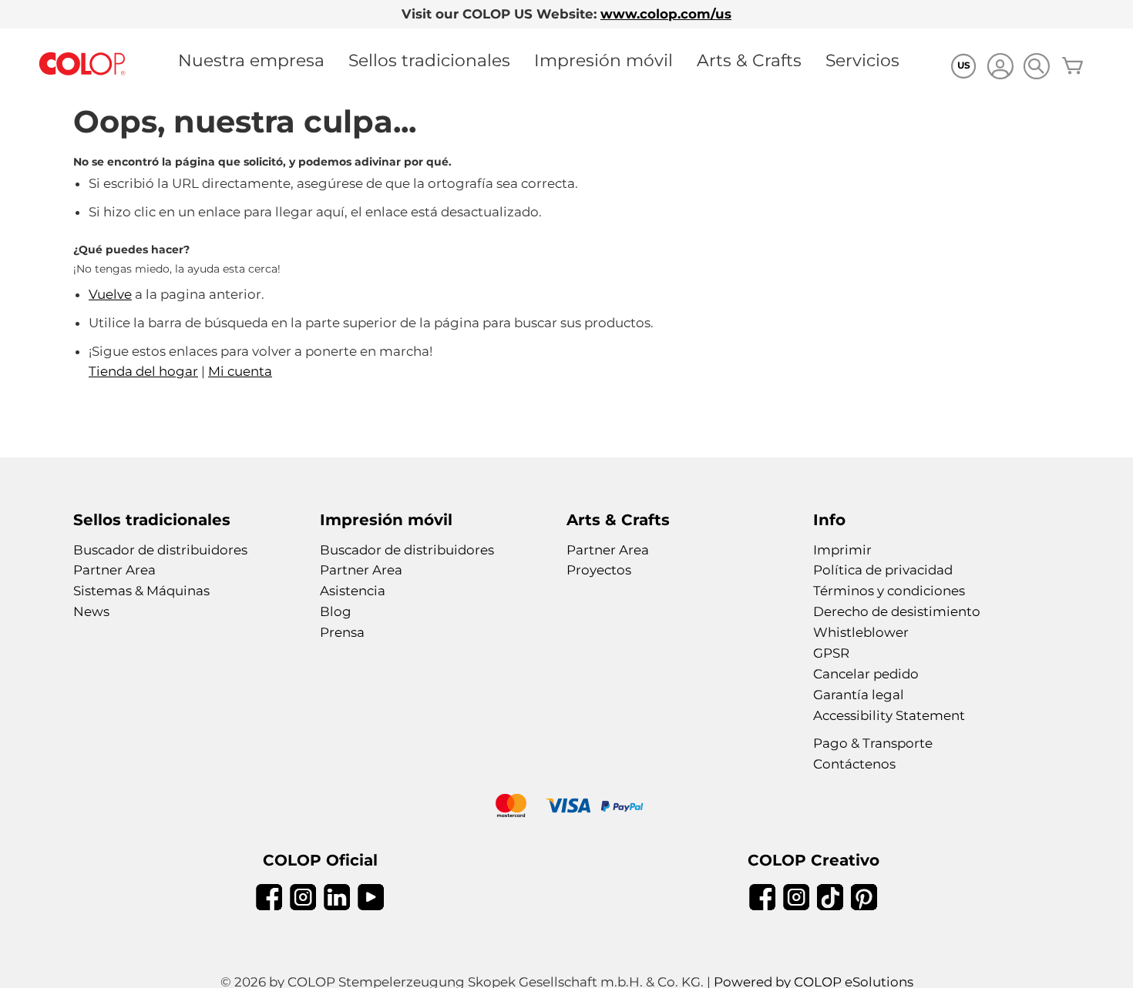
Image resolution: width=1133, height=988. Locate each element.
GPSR (831, 653)
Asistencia (352, 590)
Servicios (862, 60)
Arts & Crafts (749, 60)
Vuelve (110, 294)
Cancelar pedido (866, 674)
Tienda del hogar (143, 371)
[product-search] (1036, 66)
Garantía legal (858, 694)
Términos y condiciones (889, 590)
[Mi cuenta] (1000, 68)
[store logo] (82, 64)
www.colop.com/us (665, 14)
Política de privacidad (883, 570)
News (91, 611)
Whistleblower (861, 632)
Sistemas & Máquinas (141, 590)
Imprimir (842, 550)
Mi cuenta (240, 371)
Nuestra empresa (251, 60)
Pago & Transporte (873, 743)
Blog (335, 611)
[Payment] (566, 807)
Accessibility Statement (889, 715)
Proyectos (598, 570)
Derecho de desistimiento (896, 611)
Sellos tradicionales (429, 60)
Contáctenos (854, 764)
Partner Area (114, 570)
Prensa (342, 632)
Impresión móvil (603, 60)
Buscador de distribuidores (160, 550)
